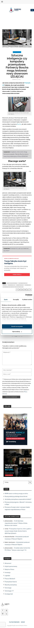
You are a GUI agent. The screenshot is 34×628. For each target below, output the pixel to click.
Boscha (19, 124)
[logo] (16, 10)
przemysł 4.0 (11, 285)
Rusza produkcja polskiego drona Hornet (16, 496)
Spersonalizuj (16, 331)
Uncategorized (9, 594)
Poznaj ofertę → (17, 274)
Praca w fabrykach (10, 578)
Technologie (17, 52)
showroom (27, 285)
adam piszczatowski (12, 283)
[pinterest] (25, 290)
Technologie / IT (9, 591)
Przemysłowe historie (11, 581)
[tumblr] (30, 290)
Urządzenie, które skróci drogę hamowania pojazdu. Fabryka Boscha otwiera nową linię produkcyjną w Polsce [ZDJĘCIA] (16, 154)
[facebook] (17, 290)
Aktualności (8, 563)
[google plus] (22, 290)
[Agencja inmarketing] (15, 429)
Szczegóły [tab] (16, 299)
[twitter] (20, 290)
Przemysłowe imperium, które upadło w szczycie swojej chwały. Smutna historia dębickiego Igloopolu (18, 531)
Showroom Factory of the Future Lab (13, 287)
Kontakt (23, 622)
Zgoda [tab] (6, 299)
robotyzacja (20, 285)
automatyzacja (23, 283)
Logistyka (7, 575)
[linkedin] (28, 290)
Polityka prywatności (14, 622)
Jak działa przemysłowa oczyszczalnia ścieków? (18, 499)
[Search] (30, 482)
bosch (4, 285)
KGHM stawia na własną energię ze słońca (16, 493)
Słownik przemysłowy (11, 584)
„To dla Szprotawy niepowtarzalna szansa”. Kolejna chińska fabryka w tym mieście (16, 523)
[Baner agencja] (18, 463)
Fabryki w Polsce (9, 569)
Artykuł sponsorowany (11, 566)
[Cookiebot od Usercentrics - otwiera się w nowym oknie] (25, 295)
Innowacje (7, 572)
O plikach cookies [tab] (27, 299)
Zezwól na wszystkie (17, 326)
